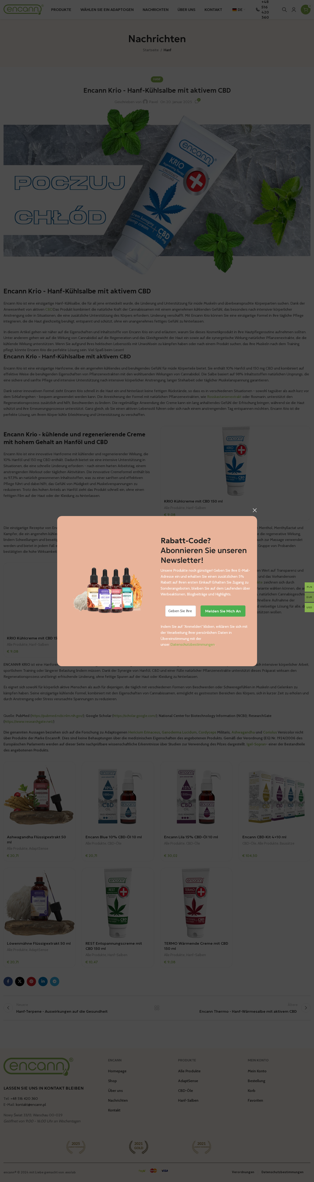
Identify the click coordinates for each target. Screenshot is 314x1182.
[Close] (255, 510)
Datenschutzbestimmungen (192, 644)
